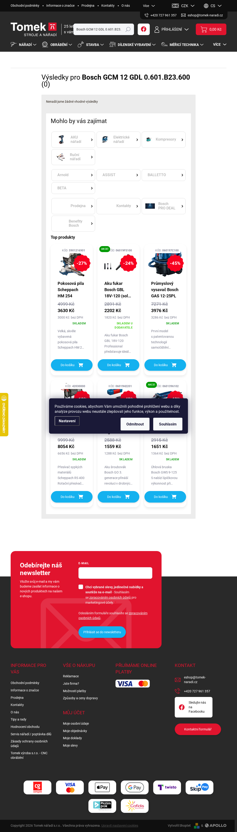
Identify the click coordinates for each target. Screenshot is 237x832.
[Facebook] (144, 29)
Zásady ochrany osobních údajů (29, 743)
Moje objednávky (75, 731)
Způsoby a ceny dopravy (80, 698)
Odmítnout (135, 424)
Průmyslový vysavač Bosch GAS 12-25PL (164, 289)
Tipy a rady (18, 719)
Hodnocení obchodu (25, 727)
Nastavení (67, 421)
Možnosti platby (74, 691)
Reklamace (71, 676)
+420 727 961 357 (197, 691)
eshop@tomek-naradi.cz (195, 679)
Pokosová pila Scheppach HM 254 (71, 289)
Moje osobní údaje (76, 723)
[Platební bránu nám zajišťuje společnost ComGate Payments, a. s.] (37, 787)
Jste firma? (71, 683)
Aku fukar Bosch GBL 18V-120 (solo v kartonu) (117, 290)
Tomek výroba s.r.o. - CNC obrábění (29, 755)
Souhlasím (168, 424)
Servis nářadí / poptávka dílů (31, 734)
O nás (126, 5)
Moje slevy (70, 745)
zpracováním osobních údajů (110, 597)
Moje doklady (72, 738)
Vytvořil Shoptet (179, 825)
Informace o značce (60, 5)
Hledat (128, 29)
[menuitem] (24, 45)
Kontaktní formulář (198, 729)
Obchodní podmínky (25, 5)
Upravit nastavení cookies (119, 825)
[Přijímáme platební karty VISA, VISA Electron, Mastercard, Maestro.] (70, 787)
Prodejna (87, 5)
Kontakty (108, 5)
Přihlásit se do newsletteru (102, 632)
